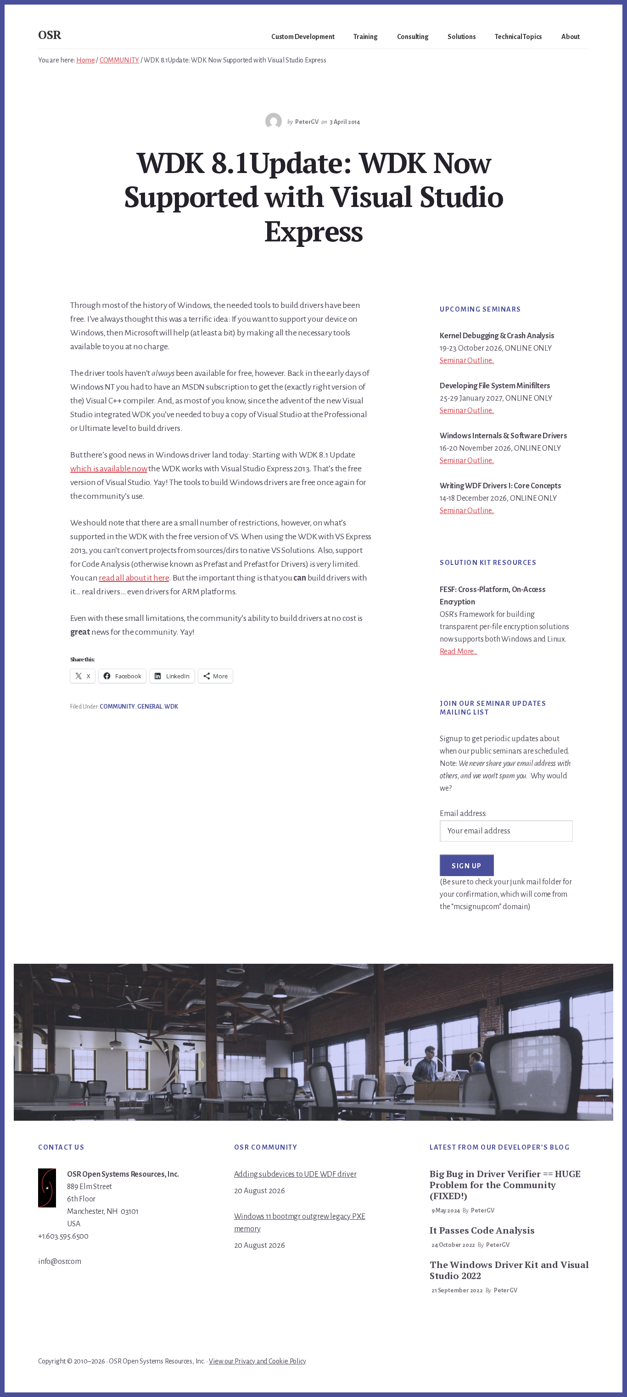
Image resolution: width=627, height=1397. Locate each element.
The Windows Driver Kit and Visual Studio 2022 (509, 1270)
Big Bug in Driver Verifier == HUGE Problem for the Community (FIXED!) (505, 1185)
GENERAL (149, 707)
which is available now (108, 468)
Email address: (463, 814)
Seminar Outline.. (467, 361)
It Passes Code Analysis (482, 1230)
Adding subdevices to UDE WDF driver (295, 1174)
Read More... (458, 652)
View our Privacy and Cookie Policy (257, 1361)
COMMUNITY (117, 707)
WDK (171, 707)
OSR (50, 34)
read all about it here (134, 577)
